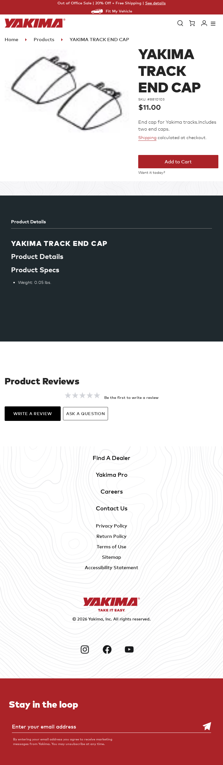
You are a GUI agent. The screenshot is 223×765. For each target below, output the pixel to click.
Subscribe (204, 726)
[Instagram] (89, 649)
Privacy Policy (111, 526)
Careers (111, 491)
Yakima (95, 618)
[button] (180, 23)
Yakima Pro (111, 474)
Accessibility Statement (111, 567)
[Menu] (213, 23)
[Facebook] (112, 649)
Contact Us (111, 508)
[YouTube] (134, 649)
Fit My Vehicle (119, 11)
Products (44, 39)
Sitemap (111, 557)
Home (11, 39)
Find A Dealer (111, 457)
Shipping (147, 137)
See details (155, 3)
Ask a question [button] (85, 413)
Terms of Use (111, 546)
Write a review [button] (32, 413)
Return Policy (111, 536)
